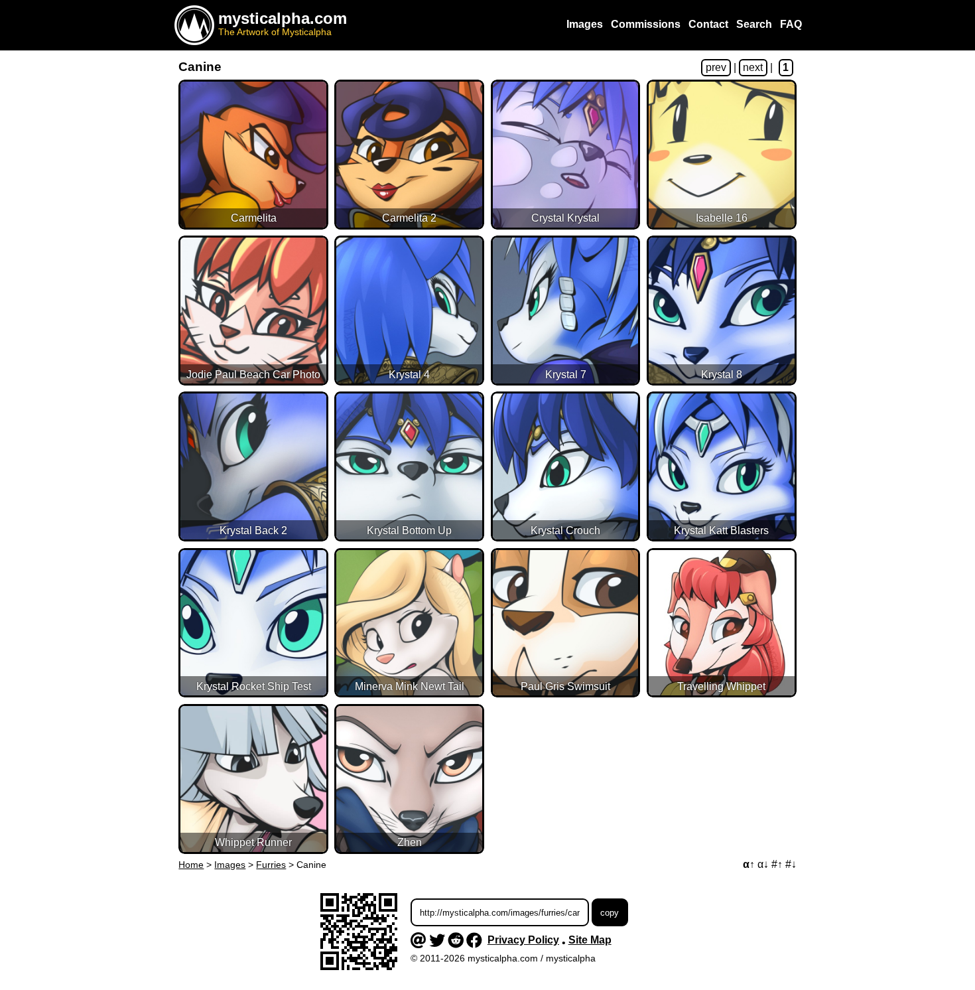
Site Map (590, 940)
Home (191, 864)
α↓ (763, 864)
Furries (271, 864)
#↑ (777, 864)
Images (229, 864)
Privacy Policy (523, 940)
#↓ (791, 864)
